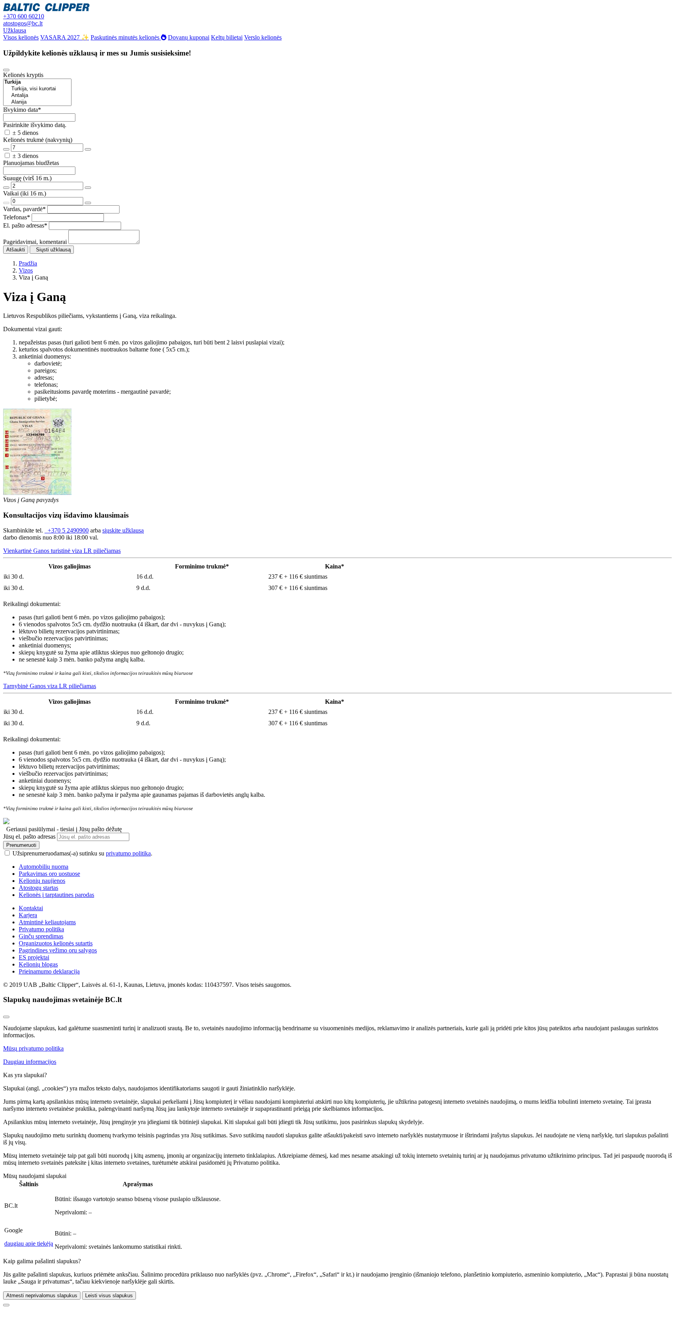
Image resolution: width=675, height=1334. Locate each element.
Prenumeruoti (21, 845)
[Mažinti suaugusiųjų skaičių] (6, 187)
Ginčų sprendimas (41, 936)
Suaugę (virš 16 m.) (27, 178)
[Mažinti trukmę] (6, 149)
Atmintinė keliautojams (47, 922)
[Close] (6, 70)
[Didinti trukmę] (88, 149)
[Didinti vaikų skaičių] (88, 203)
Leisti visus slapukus (109, 1295)
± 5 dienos (25, 132)
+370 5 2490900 (67, 530)
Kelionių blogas (38, 964)
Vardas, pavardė (24, 209)
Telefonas (16, 217)
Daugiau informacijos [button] (29, 1061)
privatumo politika (128, 853)
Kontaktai (31, 908)
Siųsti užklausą (52, 250)
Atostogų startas (38, 887)
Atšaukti (15, 250)
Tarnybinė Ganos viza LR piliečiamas (49, 686)
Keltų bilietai (227, 37)
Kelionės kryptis (23, 75)
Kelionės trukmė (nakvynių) (37, 139)
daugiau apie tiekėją (28, 1243)
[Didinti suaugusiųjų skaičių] (88, 187)
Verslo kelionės (263, 37)
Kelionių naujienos (42, 880)
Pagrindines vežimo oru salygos (58, 950)
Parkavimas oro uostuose (49, 873)
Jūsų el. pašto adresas (29, 836)
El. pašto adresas (25, 225)
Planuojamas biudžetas (31, 163)
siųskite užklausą (123, 530)
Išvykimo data (22, 109)
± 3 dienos (25, 155)
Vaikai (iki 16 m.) (24, 193)
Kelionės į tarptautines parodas (56, 894)
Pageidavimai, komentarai (35, 241)
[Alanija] (37, 102)
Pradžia (28, 263)
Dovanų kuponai (188, 37)
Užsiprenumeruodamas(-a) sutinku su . (82, 853)
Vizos (26, 270)
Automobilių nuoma (43, 866)
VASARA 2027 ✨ (64, 37)
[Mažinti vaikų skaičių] (6, 203)
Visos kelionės (21, 37)
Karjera (28, 915)
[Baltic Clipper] (46, 9)
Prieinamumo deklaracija (49, 971)
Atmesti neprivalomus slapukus (41, 1295)
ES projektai (34, 957)
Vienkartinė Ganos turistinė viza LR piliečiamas (62, 550)
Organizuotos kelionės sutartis (56, 943)
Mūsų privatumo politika (33, 1048)
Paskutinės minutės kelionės (126, 37)
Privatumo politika (41, 929)
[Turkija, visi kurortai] (37, 89)
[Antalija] (37, 95)
